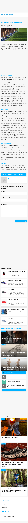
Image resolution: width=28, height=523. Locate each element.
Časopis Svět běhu (6, 502)
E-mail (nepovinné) (5, 197)
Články (7, 19)
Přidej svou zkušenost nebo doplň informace (12, 174)
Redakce (16, 504)
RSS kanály (4, 507)
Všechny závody (6, 390)
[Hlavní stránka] (7, 14)
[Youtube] (8, 511)
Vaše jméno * (4, 191)
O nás (16, 502)
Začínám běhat (17, 19)
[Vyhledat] (22, 14)
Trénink (11, 19)
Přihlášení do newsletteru (7, 504)
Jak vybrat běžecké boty (14, 328)
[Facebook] (3, 511)
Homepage (3, 19)
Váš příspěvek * (4, 204)
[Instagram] (5, 511)
